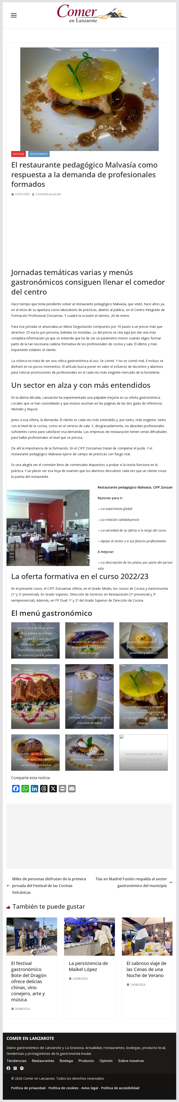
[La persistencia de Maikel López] (89, 920)
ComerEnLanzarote (48, 194)
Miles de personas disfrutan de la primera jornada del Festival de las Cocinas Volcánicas (49, 885)
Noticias (18, 154)
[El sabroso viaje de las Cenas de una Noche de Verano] (147, 920)
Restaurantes (39, 154)
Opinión (106, 1060)
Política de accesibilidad (120, 1088)
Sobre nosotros (131, 1060)
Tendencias (16, 1060)
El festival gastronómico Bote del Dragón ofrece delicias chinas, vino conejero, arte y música (28, 981)
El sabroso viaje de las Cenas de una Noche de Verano (146, 969)
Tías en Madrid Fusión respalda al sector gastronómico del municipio (131, 882)
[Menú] (13, 15)
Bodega (66, 1060)
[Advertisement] (89, 232)
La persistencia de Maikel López (88, 966)
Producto (86, 1060)
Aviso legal (89, 1088)
